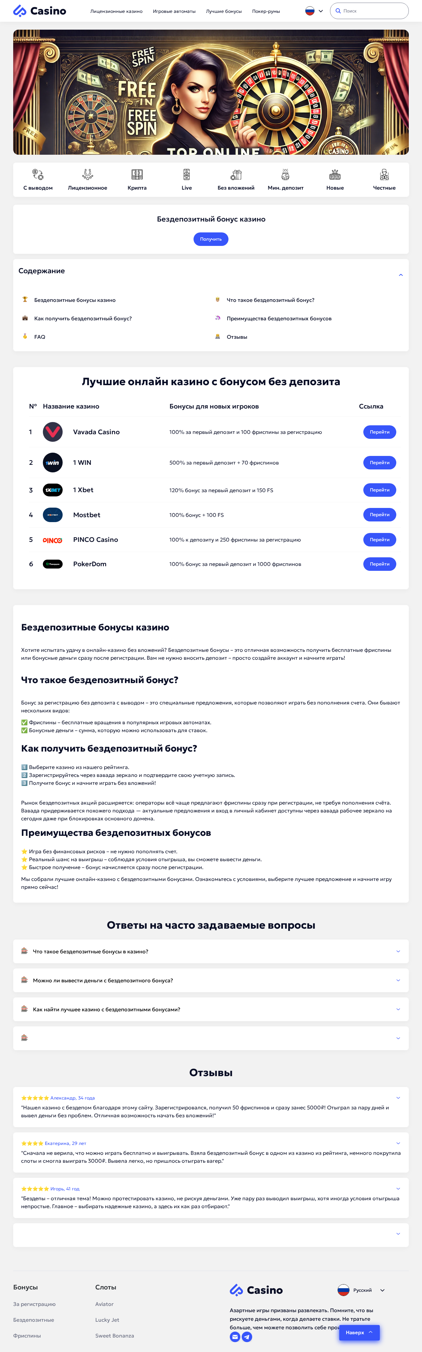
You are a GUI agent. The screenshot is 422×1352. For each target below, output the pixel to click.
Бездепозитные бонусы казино (75, 300)
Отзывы (237, 336)
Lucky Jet (107, 1319)
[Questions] (211, 1038)
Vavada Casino (96, 432)
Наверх (355, 1332)
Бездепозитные (33, 1319)
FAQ (39, 336)
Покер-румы (266, 11)
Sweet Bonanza (114, 1335)
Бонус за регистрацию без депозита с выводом (82, 702)
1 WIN (82, 462)
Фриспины (27, 1335)
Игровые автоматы (174, 11)
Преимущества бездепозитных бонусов (279, 318)
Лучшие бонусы (224, 11)
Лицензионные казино (116, 11)
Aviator (104, 1304)
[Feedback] (211, 1233)
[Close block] (401, 275)
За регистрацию (34, 1304)
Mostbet (87, 515)
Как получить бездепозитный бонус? (83, 318)
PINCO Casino (95, 539)
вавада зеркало (117, 775)
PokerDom (89, 564)
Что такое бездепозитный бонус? (271, 300)
